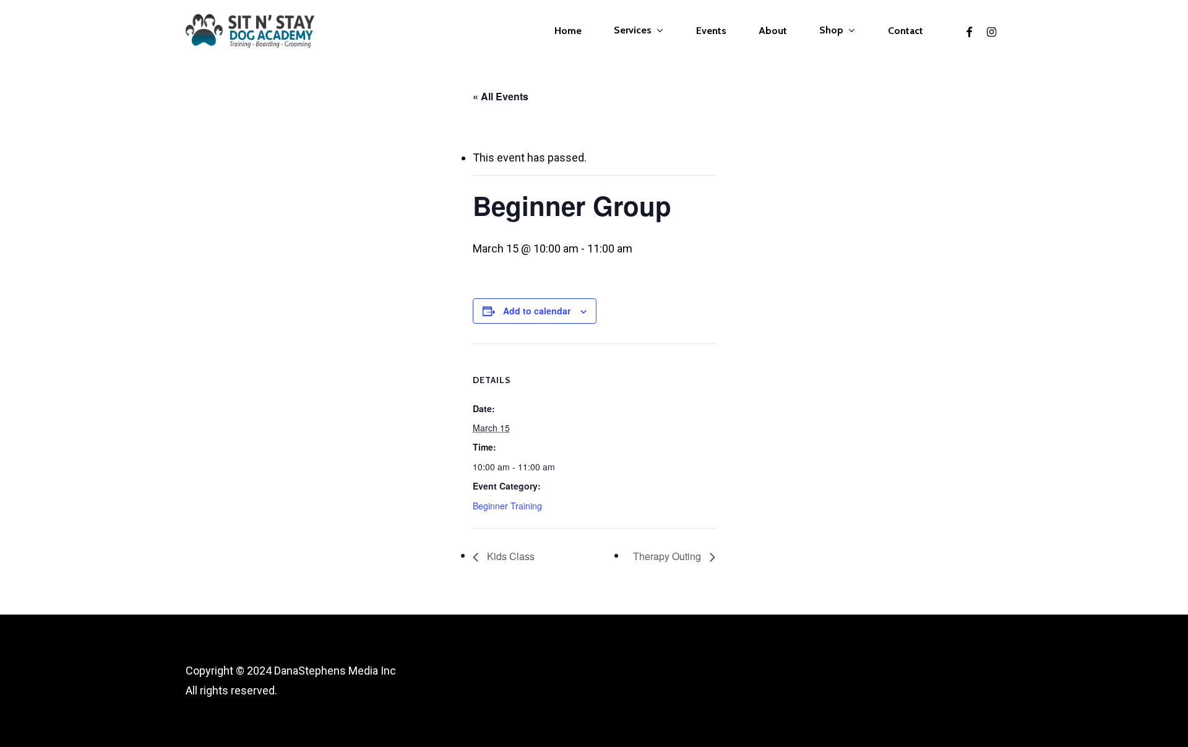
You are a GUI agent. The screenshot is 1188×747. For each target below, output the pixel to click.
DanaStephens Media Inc (335, 670)
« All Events (500, 96)
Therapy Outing (668, 556)
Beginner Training (507, 505)
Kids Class (509, 556)
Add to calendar (536, 310)
